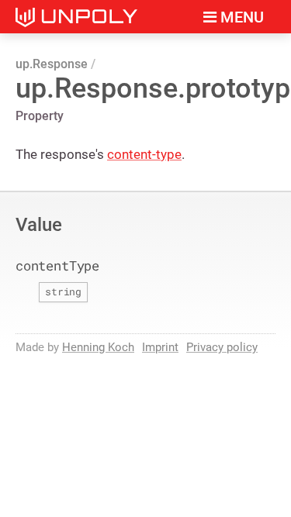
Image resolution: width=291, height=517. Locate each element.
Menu (240, 17)
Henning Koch (98, 347)
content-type (144, 154)
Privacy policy (222, 347)
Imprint (160, 347)
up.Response (52, 64)
